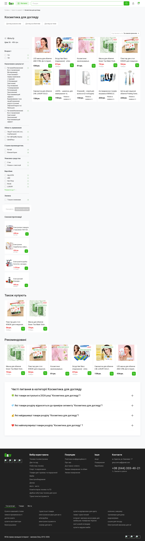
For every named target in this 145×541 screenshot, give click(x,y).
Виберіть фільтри (22, 209)
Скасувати (9, 209)
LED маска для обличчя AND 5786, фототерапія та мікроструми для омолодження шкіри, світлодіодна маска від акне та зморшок (126, 367)
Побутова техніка (37, 466)
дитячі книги (10, 518)
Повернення (100, 462)
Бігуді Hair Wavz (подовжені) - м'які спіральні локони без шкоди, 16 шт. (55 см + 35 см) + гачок (81, 367)
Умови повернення (72, 473)
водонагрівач (113, 518)
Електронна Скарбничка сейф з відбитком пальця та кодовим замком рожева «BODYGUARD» (20, 246)
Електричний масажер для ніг (119, 525)
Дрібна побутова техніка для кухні (43, 493)
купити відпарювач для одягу (85, 511)
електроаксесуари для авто (50, 515)
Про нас (68, 462)
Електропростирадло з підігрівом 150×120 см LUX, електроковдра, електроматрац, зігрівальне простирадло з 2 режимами (21, 229)
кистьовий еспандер (81, 524)
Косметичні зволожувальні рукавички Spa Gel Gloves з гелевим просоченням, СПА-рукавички (58, 367)
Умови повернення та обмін (76, 469)
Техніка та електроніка (39, 459)
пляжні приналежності (13, 515)
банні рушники (10, 525)
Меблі (32, 476)
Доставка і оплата (72, 466)
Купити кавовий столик (14, 511)
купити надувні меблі (81, 527)
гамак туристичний (81, 515)
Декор (32, 483)
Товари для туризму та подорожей (43, 473)
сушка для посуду (115, 521)
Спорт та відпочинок (38, 469)
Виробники (99, 466)
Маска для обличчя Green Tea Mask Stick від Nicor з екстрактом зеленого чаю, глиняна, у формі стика (37, 323)
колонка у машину (115, 511)
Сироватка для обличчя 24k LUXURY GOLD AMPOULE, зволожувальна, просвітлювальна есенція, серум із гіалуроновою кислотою (104, 367)
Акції (97, 459)
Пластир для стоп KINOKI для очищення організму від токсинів (15, 323)
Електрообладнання (37, 479)
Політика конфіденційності (75, 459)
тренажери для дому (116, 515)
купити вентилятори (13, 521)
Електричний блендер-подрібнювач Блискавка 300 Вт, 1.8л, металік (19, 280)
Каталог (24, 3)
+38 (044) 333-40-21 (126, 468)
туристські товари (46, 511)
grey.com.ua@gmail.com (121, 462)
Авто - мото (34, 486)
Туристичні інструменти (39, 496)
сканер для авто (45, 525)
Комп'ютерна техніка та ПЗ (40, 490)
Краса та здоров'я (17, 10)
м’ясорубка (43, 518)
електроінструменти (47, 521)
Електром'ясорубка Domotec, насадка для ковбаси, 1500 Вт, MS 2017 (20, 263)
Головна (7, 10)
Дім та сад (34, 462)
